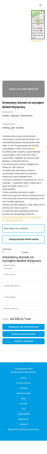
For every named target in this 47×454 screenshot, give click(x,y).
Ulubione (23, 424)
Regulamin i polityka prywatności (23, 429)
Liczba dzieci (10, 297)
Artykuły (23, 388)
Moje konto (23, 419)
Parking (6, 127)
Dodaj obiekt (24, 414)
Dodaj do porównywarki (23, 334)
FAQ (24, 408)
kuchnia (20, 127)
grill (13, 127)
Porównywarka (23, 383)
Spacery (15, 115)
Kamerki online (23, 393)
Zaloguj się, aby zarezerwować (23, 326)
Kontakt (23, 403)
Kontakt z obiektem (23, 341)
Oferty (23, 377)
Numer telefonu (11, 308)
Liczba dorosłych (12, 285)
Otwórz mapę (36, 41)
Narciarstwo (26, 115)
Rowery (6, 115)
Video (23, 398)
